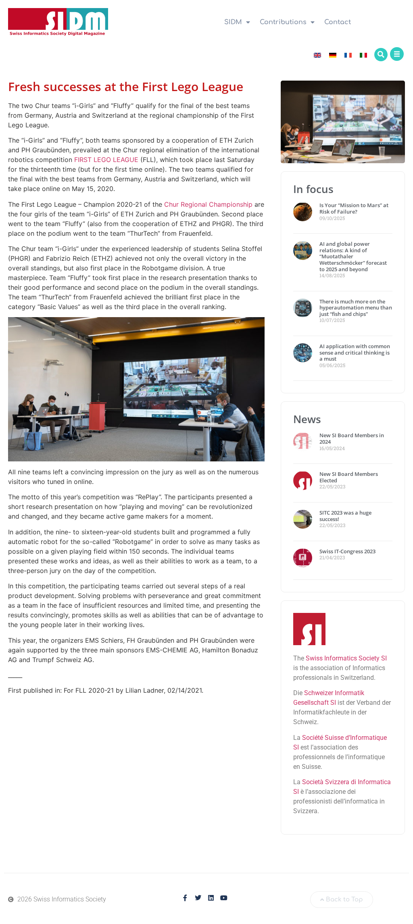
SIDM (233, 22)
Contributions (283, 22)
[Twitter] (198, 897)
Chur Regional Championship (207, 204)
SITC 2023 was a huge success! (345, 516)
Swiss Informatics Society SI (346, 658)
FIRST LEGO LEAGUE (106, 160)
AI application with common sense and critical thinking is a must (354, 352)
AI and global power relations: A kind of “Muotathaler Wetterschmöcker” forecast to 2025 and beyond (353, 256)
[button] (381, 54)
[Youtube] (223, 897)
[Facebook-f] (185, 897)
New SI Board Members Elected (348, 477)
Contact (337, 22)
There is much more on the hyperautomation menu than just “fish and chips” (355, 308)
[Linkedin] (210, 897)
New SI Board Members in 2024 (351, 438)
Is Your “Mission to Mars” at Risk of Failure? (353, 208)
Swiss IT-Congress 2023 (347, 551)
